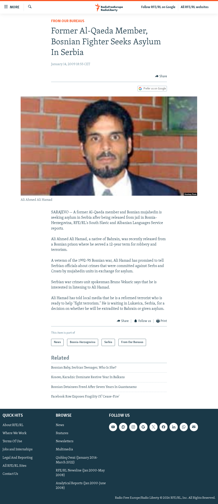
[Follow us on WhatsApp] (184, 427)
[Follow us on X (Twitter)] (153, 427)
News (60, 425)
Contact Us (10, 473)
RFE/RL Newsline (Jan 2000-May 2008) (80, 473)
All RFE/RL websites (195, 7)
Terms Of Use (12, 441)
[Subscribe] (194, 427)
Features (62, 433)
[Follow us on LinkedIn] (173, 427)
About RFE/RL (13, 425)
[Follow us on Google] (143, 427)
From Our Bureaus (67, 21)
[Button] (161, 76)
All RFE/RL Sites (14, 465)
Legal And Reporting (18, 457)
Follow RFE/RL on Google (158, 7)
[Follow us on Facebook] (163, 427)
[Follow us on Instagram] (133, 427)
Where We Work (15, 433)
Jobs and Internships (18, 449)
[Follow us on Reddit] (123, 427)
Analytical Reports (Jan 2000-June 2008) (81, 485)
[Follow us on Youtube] (113, 427)
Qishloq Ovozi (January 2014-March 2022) (77, 460)
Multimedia (64, 449)
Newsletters (64, 441)
